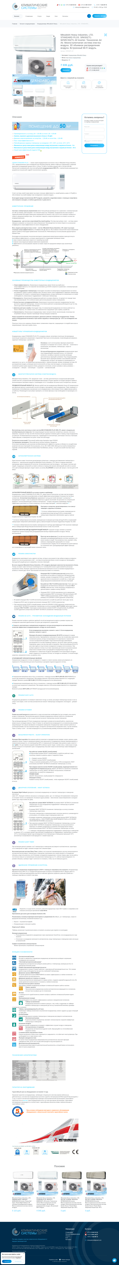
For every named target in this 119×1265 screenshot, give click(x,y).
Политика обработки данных (19, 1251)
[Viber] (59, 5)
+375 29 (70, 5)
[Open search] (89, 16)
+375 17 (101, 5)
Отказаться (18, 1261)
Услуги (68, 1236)
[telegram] (64, 5)
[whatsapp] (61, 5)
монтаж (25, 1100)
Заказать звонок (99, 16)
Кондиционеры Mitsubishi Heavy (47, 23)
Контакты (68, 1239)
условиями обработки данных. (94, 141)
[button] (53, 36)
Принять (6, 1261)
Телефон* (86, 133)
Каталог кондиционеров (27, 23)
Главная (14, 23)
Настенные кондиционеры (73, 57)
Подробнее (18, 1257)
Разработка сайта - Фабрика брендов (59, 1259)
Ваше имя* (87, 126)
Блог (67, 1237)
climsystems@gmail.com (82, 7)
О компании (69, 1232)
